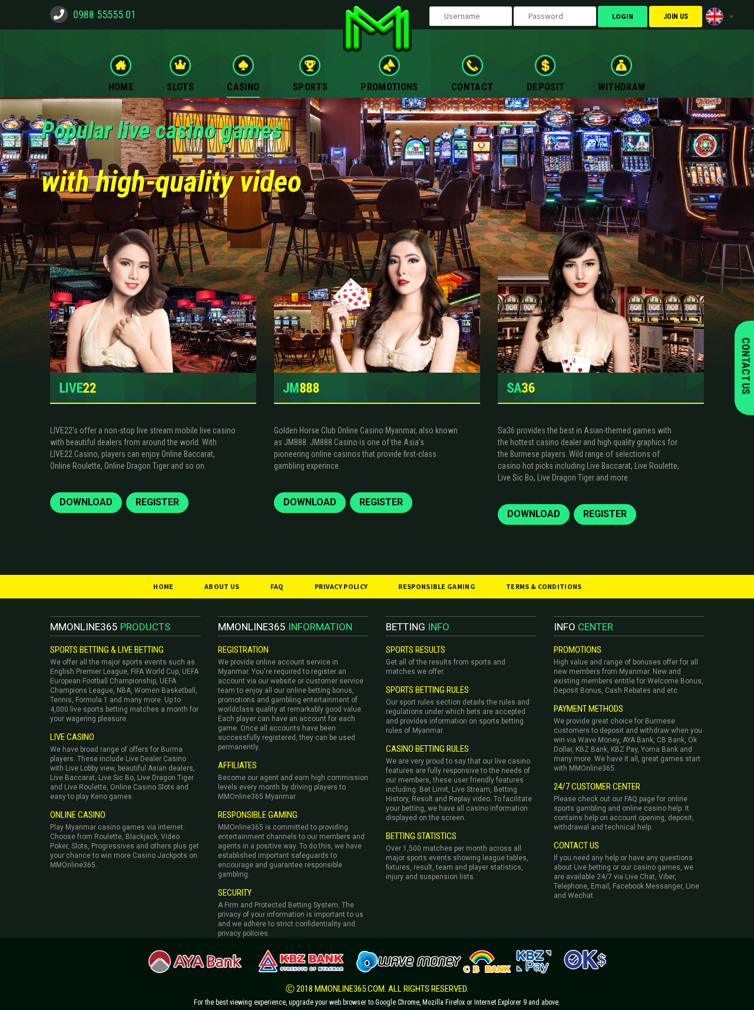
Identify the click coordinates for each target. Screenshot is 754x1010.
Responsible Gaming (436, 586)
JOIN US (675, 16)
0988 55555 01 (104, 14)
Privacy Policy (341, 586)
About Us (221, 586)
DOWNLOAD (86, 502)
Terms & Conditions (543, 586)
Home (163, 586)
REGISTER (157, 502)
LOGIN (622, 16)
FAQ (277, 586)
